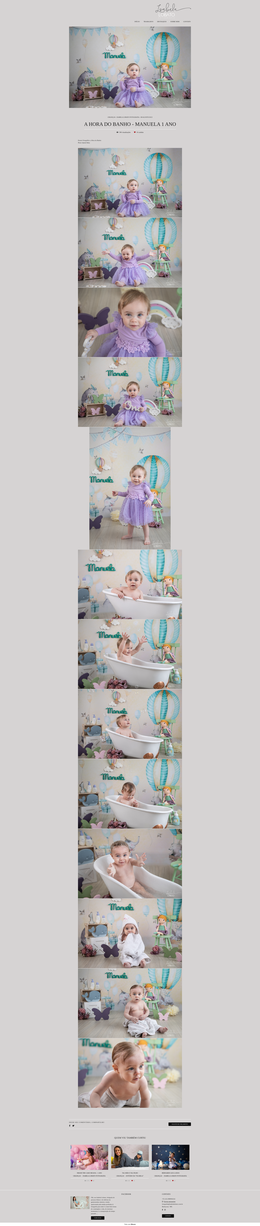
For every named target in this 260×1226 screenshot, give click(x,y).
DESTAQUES (161, 21)
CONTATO (187, 21)
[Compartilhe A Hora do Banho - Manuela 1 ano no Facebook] (69, 1126)
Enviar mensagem (169, 1201)
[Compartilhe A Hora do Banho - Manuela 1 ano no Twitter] (73, 1126)
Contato (168, 1216)
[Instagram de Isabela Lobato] (165, 1210)
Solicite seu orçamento (180, 1124)
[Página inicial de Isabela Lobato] (173, 9)
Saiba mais (97, 1218)
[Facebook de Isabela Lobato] (162, 1210)
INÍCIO (137, 21)
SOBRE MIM (174, 21)
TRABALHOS (148, 21)
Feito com (130, 1224)
